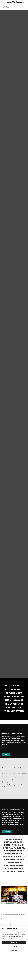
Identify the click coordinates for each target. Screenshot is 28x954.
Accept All (14, 942)
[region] (14, 940)
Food (6, 754)
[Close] (26, 927)
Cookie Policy (10, 938)
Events (7, 795)
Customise (14, 946)
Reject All (14, 950)
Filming (7, 831)
